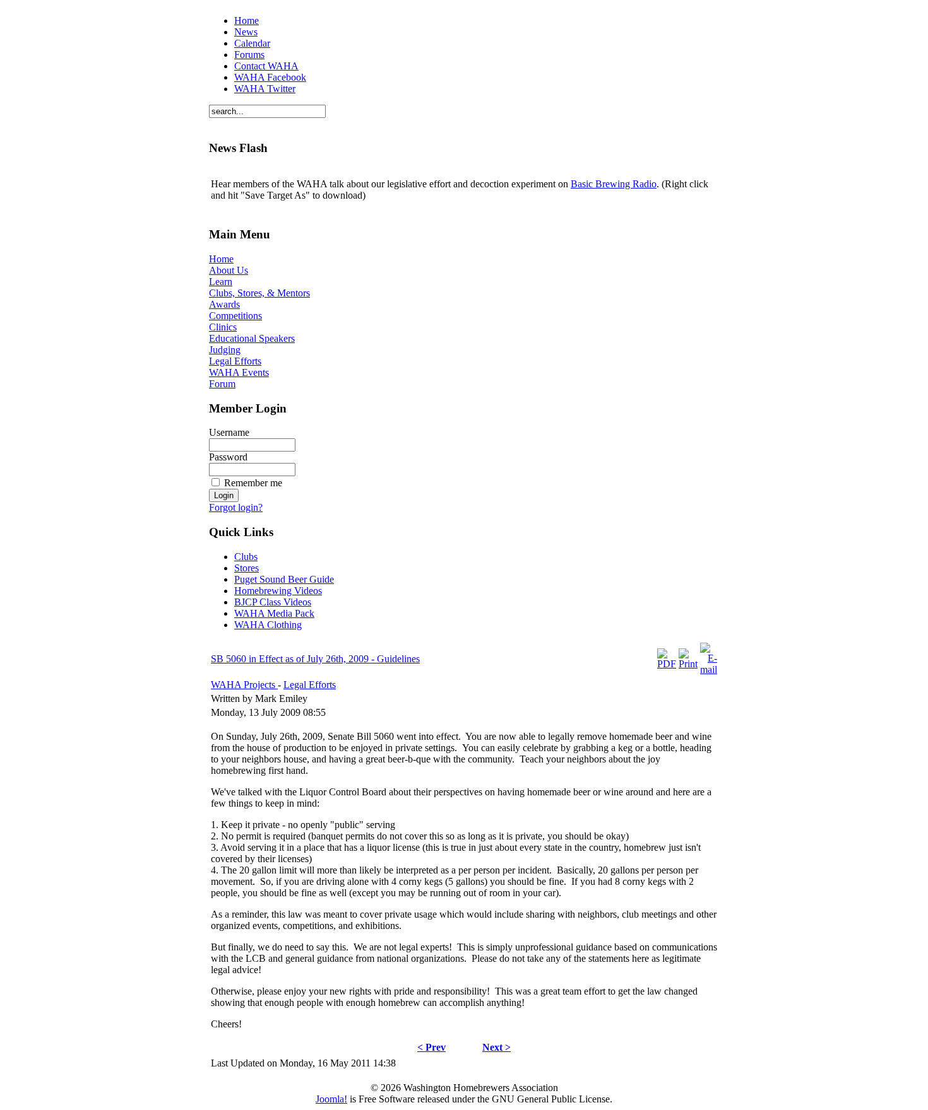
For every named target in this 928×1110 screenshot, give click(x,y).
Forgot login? (236, 507)
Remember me (253, 482)
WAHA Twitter (264, 88)
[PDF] (666, 663)
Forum (222, 383)
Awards (224, 304)
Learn (220, 281)
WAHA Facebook (270, 77)
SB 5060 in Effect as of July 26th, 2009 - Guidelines (315, 658)
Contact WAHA (266, 66)
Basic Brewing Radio (614, 183)
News (246, 31)
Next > (496, 1047)
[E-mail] (708, 669)
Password (228, 457)
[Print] (688, 663)
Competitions (235, 315)
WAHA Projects (244, 684)
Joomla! (331, 1099)
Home (246, 20)
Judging (225, 349)
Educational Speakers (252, 338)
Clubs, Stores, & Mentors (259, 293)
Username (229, 432)
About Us (228, 270)
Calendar (252, 43)
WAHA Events (239, 372)
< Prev (431, 1047)
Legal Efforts (235, 361)
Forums (249, 54)
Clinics (223, 327)
